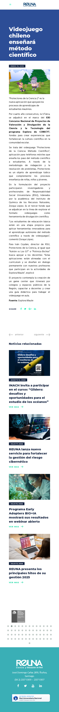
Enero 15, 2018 (17, 66)
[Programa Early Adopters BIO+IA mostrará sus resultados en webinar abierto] (29, 487)
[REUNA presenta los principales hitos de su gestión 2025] (29, 547)
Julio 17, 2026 (17, 444)
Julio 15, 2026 (17, 504)
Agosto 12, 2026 (18, 380)
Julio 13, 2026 (17, 564)
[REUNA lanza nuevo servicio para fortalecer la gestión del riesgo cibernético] (29, 427)
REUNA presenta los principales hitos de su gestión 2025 (27, 573)
